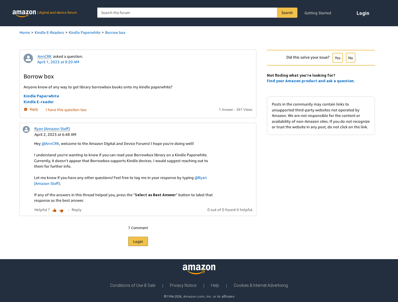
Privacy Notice (183, 285)
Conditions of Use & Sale (132, 285)
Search (287, 12)
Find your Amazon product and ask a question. (311, 80)
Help (215, 285)
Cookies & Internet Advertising (261, 285)
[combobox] (197, 13)
